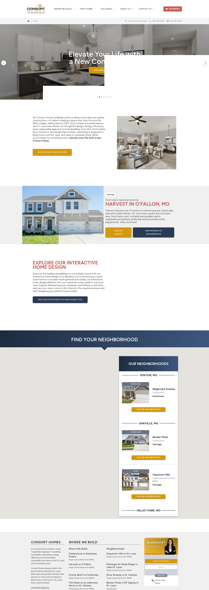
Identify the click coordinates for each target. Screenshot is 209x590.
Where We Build (78, 548)
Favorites (174, 9)
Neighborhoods (115, 548)
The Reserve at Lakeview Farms (83, 584)
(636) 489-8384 (160, 580)
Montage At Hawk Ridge (121, 566)
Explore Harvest (118, 232)
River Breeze (121, 574)
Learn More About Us (40, 588)
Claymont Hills (121, 553)
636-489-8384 (158, 21)
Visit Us (161, 567)
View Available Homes (104, 70)
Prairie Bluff (83, 574)
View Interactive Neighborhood (153, 232)
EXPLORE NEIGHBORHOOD (148, 409)
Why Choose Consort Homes (52, 152)
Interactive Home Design (137, 21)
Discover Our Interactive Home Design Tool (60, 300)
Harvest (80, 564)
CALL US (161, 575)
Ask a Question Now (161, 561)
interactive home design (46, 276)
